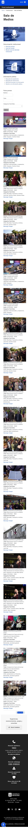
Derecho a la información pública (14, 84)
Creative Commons (19, 818)
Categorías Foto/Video (9, 104)
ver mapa (14, 773)
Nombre (5, 92)
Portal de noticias (10, 46)
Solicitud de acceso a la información (15, 82)
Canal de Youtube (10, 48)
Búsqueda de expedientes (12, 79)
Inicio (3, 10)
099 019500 (14, 764)
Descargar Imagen (8, 138)
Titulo (4, 98)
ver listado (14, 783)
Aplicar (6, 110)
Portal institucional (8, 7)
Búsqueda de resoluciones (12, 80)
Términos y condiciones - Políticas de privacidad (14, 823)
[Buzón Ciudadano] (14, 727)
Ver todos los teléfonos (14, 754)
